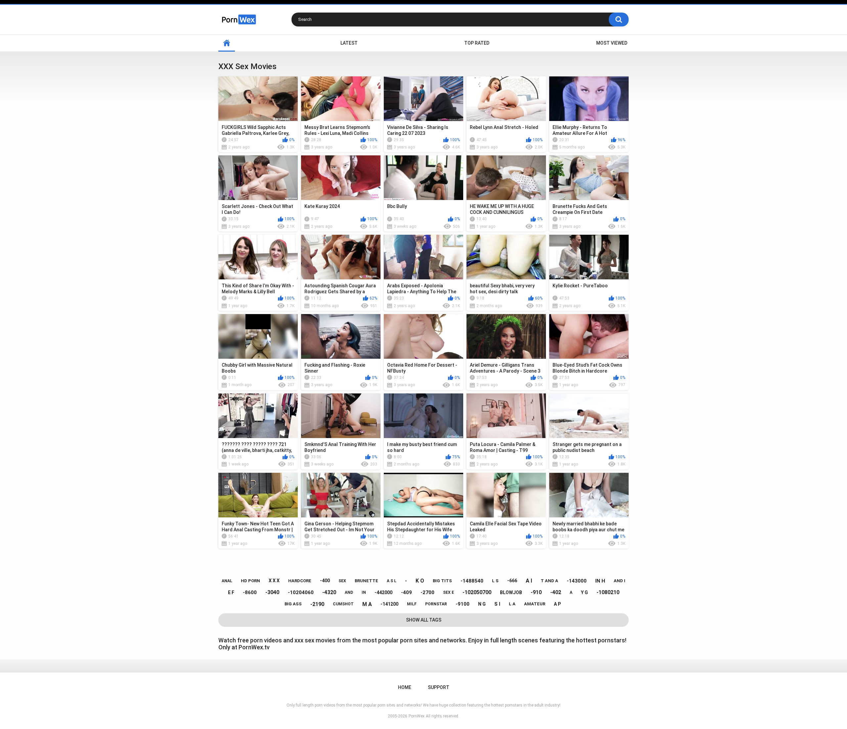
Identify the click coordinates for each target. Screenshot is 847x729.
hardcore (299, 580)
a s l (391, 581)
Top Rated (476, 43)
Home (226, 43)
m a (367, 604)
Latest (349, 43)
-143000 (577, 581)
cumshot (343, 604)
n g (482, 604)
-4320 (329, 592)
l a (512, 603)
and (349, 592)
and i (619, 580)
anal (227, 581)
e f (231, 592)
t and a (549, 580)
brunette (366, 580)
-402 (555, 592)
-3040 (272, 592)
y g (584, 592)
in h (600, 581)
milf (412, 604)
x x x (274, 580)
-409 (406, 592)
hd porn (250, 580)
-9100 (462, 604)
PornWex (416, 716)
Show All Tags (423, 620)
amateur (534, 603)
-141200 (389, 604)
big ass (293, 603)
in (364, 592)
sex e (448, 592)
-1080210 (608, 592)
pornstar (436, 604)
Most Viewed (611, 43)
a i (529, 581)
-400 (325, 580)
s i (497, 604)
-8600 (250, 592)
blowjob (511, 592)
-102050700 (477, 592)
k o (420, 581)
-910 (536, 592)
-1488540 (472, 581)
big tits (442, 580)
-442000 (383, 592)
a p (557, 604)
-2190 (317, 604)
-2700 (427, 592)
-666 (512, 580)
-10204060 (301, 592)
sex (342, 581)
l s (495, 580)
